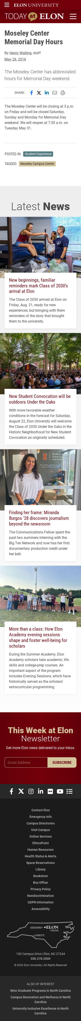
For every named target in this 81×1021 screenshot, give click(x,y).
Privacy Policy (41, 889)
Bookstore (40, 876)
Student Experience (38, 154)
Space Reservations (40, 863)
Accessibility (41, 909)
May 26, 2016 (15, 59)
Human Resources (40, 849)
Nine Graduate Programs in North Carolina (40, 990)
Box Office (40, 882)
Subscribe (62, 762)
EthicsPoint (40, 843)
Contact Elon (41, 810)
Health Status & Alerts (40, 856)
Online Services (40, 836)
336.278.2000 (40, 958)
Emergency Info (40, 816)
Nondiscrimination (40, 895)
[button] (6, 4)
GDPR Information (41, 902)
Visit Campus (40, 830)
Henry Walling (20, 52)
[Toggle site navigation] (72, 16)
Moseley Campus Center (37, 164)
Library (41, 869)
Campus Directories (41, 823)
